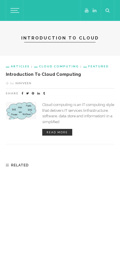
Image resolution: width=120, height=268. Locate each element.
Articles (20, 66)
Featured (98, 66)
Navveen (23, 83)
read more (57, 132)
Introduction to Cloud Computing (43, 74)
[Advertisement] (60, 212)
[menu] (13, 10)
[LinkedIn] (94, 10)
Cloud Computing (59, 66)
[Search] (107, 10)
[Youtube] (87, 10)
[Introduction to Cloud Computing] (21, 110)
